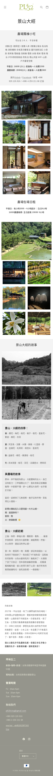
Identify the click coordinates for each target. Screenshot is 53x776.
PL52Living (22, 770)
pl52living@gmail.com (16, 711)
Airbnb (17, 77)
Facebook (26, 77)
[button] (5, 7)
